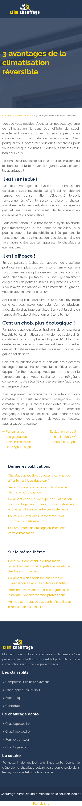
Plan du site (41, 803)
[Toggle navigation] (68, 9)
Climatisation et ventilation (20, 115)
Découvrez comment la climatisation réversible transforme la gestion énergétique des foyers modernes (39, 566)
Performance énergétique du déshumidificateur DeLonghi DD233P (19, 439)
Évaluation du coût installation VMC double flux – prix (63, 437)
